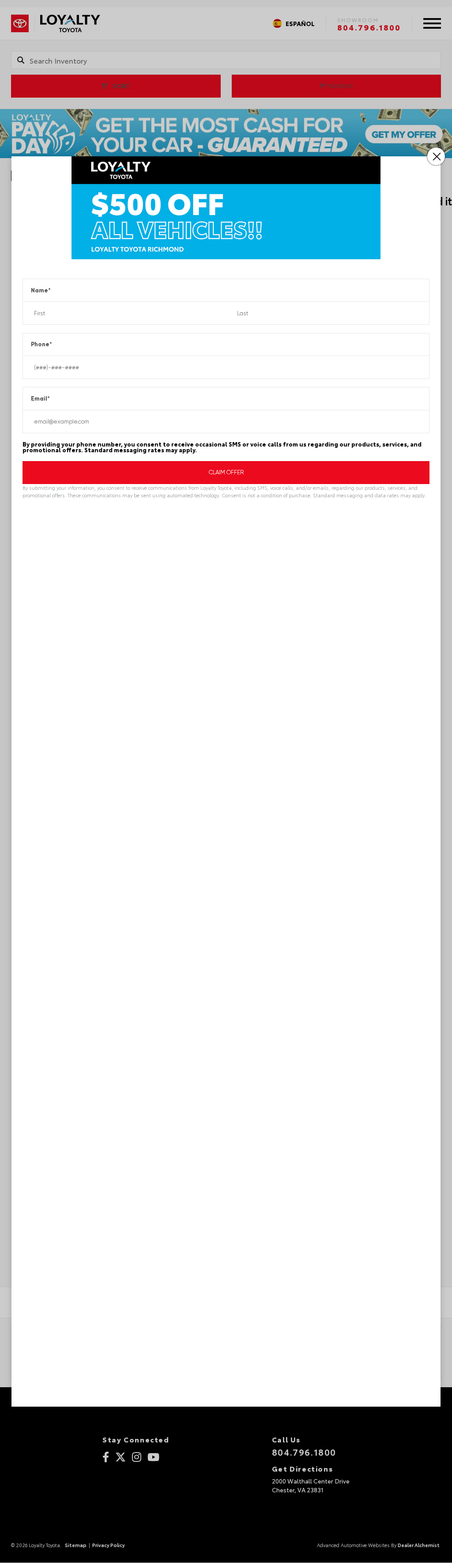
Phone (41, 344)
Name (41, 290)
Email (40, 398)
